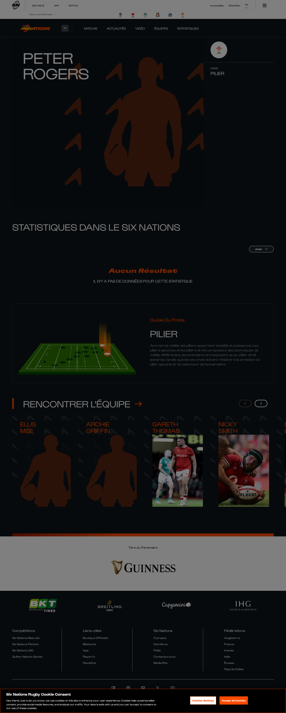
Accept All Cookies (234, 700)
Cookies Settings (203, 700)
